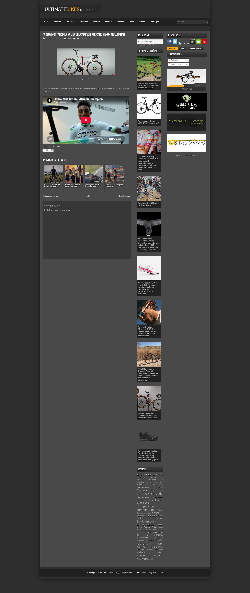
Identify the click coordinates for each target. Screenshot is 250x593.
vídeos (69, 39)
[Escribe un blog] (46, 150)
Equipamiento (146, 521)
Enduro (140, 518)
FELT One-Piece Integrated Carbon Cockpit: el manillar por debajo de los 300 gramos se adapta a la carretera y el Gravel (148, 244)
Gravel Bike (150, 527)
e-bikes (155, 513)
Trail (161, 550)
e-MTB (145, 515)
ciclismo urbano (143, 500)
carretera (143, 487)
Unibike (160, 552)
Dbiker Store (186, 89)
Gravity (160, 527)
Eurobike (140, 525)
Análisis (96, 22)
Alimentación (153, 480)
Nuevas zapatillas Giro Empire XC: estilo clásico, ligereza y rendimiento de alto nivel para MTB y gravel (148, 455)
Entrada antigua (124, 196)
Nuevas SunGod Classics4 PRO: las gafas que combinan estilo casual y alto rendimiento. (147, 331)
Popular (172, 49)
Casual (160, 488)
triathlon (141, 552)
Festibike (159, 525)
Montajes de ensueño (146, 541)
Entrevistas (158, 518)
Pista (139, 547)
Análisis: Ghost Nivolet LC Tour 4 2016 (148, 204)
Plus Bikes (148, 547)
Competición (145, 506)
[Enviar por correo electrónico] (43, 150)
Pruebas (84, 22)
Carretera (57, 22)
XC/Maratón (145, 558)
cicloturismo (143, 503)
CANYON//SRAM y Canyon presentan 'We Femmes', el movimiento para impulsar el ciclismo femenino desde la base (148, 163)
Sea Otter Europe (145, 550)
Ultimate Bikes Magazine (113, 572)
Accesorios (157, 477)
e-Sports (159, 516)
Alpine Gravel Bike (155, 482)
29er (155, 474)
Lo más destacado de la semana (150, 533)
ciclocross (157, 500)
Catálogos (154, 22)
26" (138, 474)
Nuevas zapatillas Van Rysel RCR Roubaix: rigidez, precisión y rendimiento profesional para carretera (148, 288)
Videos (142, 22)
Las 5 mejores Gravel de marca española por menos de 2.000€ (148, 85)
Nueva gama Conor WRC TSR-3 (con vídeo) (148, 122)
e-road (152, 516)
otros (159, 543)
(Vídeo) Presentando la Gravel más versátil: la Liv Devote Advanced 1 (148, 415)
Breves (160, 484)
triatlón (151, 552)
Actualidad (141, 480)
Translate (157, 45)
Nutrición (150, 544)
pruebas (158, 547)
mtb (160, 540)
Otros (131, 22)
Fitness (139, 527)
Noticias (141, 544)
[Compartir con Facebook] (52, 150)
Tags (183, 49)
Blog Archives (196, 49)
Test (156, 550)
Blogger (196, 156)
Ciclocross (71, 22)
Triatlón (108, 22)
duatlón (147, 513)
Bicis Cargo (150, 484)
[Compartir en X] (49, 150)
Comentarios (176, 64)
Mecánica (159, 537)
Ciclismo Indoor (156, 498)
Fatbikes (149, 524)
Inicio (89, 196)
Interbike (140, 530)
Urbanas (120, 22)
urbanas (141, 555)
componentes (146, 509)
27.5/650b (146, 474)
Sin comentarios (82, 39)
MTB (46, 22)
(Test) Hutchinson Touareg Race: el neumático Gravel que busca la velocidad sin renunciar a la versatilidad (148, 374)
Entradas (174, 60)
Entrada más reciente (50, 196)
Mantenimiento (143, 537)
